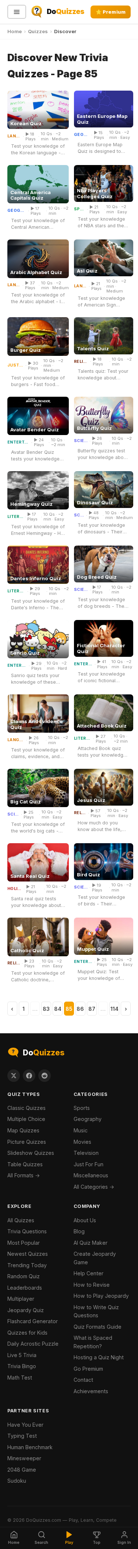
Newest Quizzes (27, 1254)
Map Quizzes (23, 1130)
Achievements (91, 1391)
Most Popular (23, 1243)
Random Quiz (23, 1276)
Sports (79, 209)
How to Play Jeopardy (101, 1296)
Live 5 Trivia (21, 1355)
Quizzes (38, 31)
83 (46, 1009)
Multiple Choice (26, 1119)
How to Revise (92, 1285)
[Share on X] (13, 1075)
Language (14, 136)
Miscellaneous (91, 1175)
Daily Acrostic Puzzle (33, 1344)
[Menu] (16, 12)
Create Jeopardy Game (95, 1258)
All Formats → (23, 1175)
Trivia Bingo (21, 1366)
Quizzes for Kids (27, 1332)
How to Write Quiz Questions (96, 1311)
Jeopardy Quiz (25, 1310)
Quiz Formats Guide (97, 1327)
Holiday (14, 889)
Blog (79, 1231)
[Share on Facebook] (29, 1075)
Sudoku (16, 1481)
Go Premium (88, 1369)
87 (91, 1009)
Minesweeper (24, 1458)
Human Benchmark (30, 1447)
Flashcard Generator (32, 1321)
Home (14, 31)
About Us (85, 1220)
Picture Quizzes (26, 1142)
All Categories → (94, 1187)
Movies (82, 1142)
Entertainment (18, 442)
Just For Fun (15, 365)
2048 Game (21, 1469)
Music (81, 1130)
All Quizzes (20, 1220)
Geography (82, 135)
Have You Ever (25, 1425)
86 (80, 1009)
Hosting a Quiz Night (99, 1357)
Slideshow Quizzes (30, 1153)
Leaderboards (24, 1288)
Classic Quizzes (26, 1108)
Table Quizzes (25, 1164)
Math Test (19, 1377)
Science (81, 441)
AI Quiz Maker (90, 1243)
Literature (15, 517)
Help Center (88, 1273)
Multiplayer (20, 1299)
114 (114, 1009)
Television (86, 1153)
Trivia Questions (27, 1231)
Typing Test (22, 1436)
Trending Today (27, 1265)
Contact (83, 1380)
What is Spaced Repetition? (93, 1342)
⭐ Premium (110, 12)
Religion (81, 362)
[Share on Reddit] (44, 1075)
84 (57, 1009)
